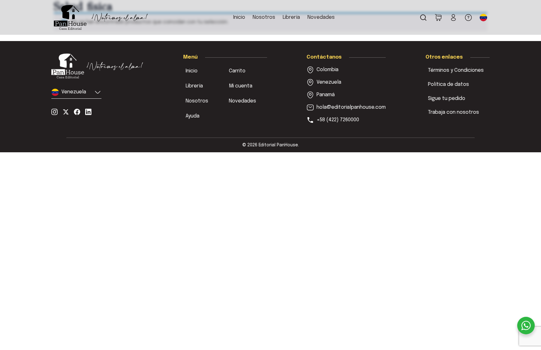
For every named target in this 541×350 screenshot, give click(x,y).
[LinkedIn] (88, 112)
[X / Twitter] (66, 112)
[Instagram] (54, 112)
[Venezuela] (97, 66)
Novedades (321, 17)
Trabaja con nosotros (453, 112)
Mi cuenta (240, 86)
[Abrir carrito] (438, 17)
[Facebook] (77, 112)
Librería (291, 17)
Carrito (237, 71)
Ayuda (192, 116)
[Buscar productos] (423, 17)
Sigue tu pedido (446, 98)
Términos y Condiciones (456, 70)
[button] (483, 17)
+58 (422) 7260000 (338, 120)
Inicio (239, 17)
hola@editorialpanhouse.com (351, 107)
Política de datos (448, 84)
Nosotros (264, 17)
